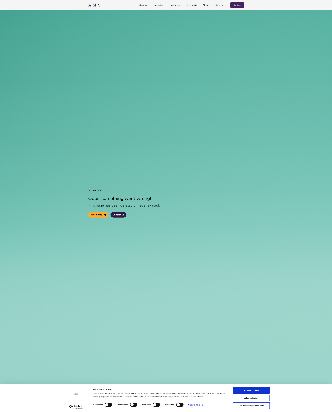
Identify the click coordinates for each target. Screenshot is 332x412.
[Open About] (210, 5)
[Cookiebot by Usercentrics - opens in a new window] (76, 407)
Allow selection (251, 398)
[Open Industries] (165, 5)
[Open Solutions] (148, 5)
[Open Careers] (224, 5)
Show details (194, 405)
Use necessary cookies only (251, 405)
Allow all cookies (251, 390)
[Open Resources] (181, 5)
